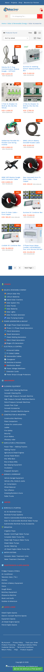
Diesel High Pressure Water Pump (16, 540)
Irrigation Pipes (9, 531)
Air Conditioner (7, 574)
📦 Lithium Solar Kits (12, 293)
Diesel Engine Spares (9, 613)
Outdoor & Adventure (9, 601)
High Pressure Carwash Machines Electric (19, 399)
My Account (6, 642)
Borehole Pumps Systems (13, 515)
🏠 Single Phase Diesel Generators (16, 325)
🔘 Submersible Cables (12, 356)
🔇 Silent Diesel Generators (14, 340)
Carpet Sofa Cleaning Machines (15, 390)
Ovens (4, 586)
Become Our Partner (31, 2)
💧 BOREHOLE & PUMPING (11, 508)
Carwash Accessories (12, 408)
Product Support (26, 649)
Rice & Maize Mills (10, 462)
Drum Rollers (9, 436)
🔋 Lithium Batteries (11, 297)
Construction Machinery (13, 418)
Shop (20, 2)
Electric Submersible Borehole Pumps (18, 518)
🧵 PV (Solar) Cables (11, 353)
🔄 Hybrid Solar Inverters (13, 300)
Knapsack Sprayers (11, 471)
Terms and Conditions (25, 647)
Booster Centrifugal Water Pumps (16, 534)
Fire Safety (8, 430)
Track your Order (32, 642)
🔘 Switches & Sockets (12, 362)
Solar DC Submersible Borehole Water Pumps (21, 521)
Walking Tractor (10, 450)
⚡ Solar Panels (10, 306)
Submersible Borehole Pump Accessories (19, 524)
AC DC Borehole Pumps (12, 512)
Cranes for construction (13, 424)
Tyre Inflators (9, 490)
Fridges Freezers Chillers (11, 571)
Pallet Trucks (9, 496)
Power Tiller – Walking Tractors (15, 447)
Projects (14, 2)
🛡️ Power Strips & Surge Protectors (17, 374)
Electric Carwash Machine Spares (16, 411)
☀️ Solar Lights (9, 312)
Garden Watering (10, 546)
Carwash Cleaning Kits (12, 393)
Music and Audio (8, 598)
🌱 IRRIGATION (7, 527)
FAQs (16, 649)
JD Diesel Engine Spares (10, 622)
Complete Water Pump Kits (14, 537)
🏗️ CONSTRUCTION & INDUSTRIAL (14, 414)
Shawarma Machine (9, 595)
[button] (9, 63)
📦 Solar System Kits (12, 303)
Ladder (6, 427)
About (7, 2)
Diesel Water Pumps (11, 543)
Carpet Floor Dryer (11, 405)
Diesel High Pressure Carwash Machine (18, 396)
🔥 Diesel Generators (12, 334)
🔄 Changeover (9, 359)
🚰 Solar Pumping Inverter (14, 318)
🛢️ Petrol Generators (12, 331)
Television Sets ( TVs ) (9, 577)
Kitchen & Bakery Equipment (12, 583)
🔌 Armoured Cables (11, 350)
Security (7, 433)
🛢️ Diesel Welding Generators (15, 337)
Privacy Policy (18, 642)
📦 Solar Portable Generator (14, 315)
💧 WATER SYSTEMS (9, 552)
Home (4, 23)
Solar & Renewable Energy (17, 23)
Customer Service (8, 647)
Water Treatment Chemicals (14, 559)
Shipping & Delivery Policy (27, 645)
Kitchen (4, 580)
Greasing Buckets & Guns (13, 493)
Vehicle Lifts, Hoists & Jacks (14, 481)
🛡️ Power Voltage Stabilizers (14, 368)
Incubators (8, 468)
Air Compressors (10, 484)
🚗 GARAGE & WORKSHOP (11, 474)
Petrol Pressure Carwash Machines (17, 402)
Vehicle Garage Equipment (14, 478)
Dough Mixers (6, 589)
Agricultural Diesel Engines (14, 453)
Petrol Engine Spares (9, 625)
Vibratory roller (9, 439)
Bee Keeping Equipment (13, 465)
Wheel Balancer (10, 487)
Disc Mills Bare (9, 459)
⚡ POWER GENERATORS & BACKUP (15, 321)
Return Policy (6, 649)
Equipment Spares (8, 619)
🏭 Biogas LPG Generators (13, 343)
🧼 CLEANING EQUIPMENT (11, 386)
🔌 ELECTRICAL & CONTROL (12, 346)
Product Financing (8, 645)
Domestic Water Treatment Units (16, 556)
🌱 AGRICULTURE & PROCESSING (13, 443)
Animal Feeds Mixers (11, 456)
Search (39, 16)
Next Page (28, 268)
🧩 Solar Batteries (10, 309)
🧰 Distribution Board (12, 365)
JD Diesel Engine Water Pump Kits (16, 549)
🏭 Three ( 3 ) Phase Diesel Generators (18, 328)
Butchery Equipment (9, 592)
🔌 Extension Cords (11, 371)
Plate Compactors (10, 421)
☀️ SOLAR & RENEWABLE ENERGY (14, 290)
